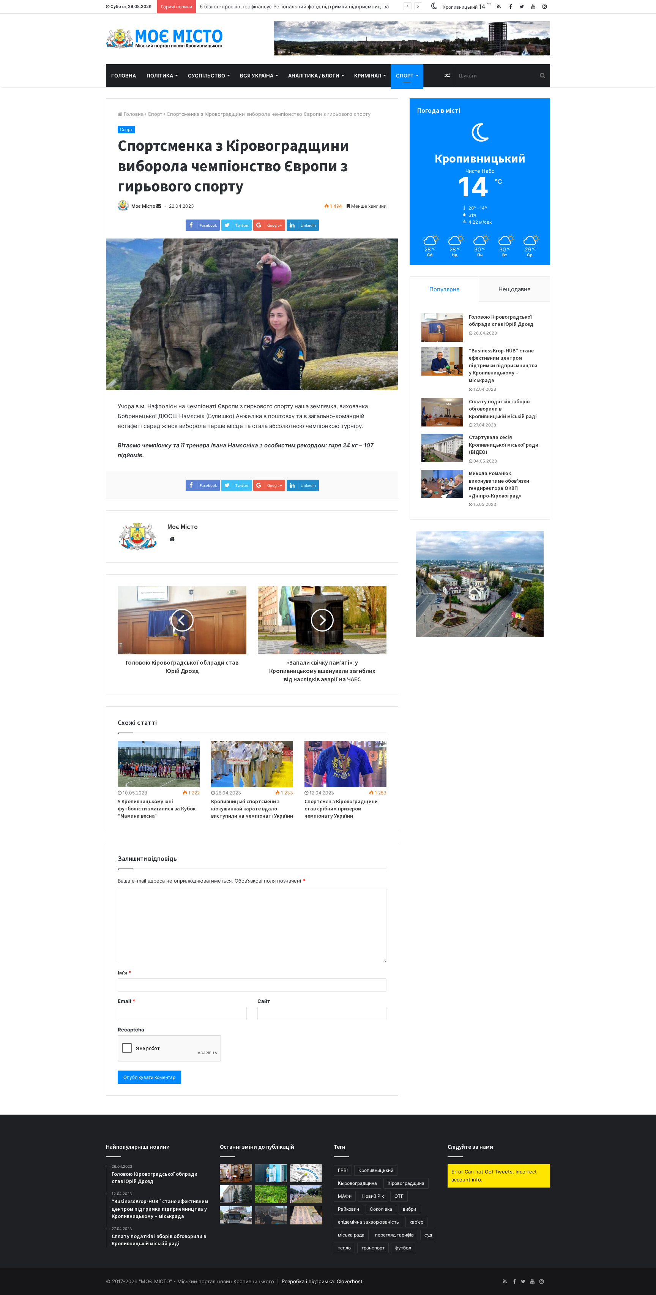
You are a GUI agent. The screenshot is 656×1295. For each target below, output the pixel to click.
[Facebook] (510, 6)
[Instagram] (544, 6)
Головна (123, 76)
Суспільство (206, 76)
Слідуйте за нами (470, 1146)
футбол (403, 1248)
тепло (344, 1248)
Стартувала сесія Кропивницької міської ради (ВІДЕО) (503, 444)
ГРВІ (343, 1170)
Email (126, 1001)
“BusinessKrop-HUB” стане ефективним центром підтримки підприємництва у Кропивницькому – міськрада (503, 365)
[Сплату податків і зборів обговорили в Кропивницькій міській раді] (442, 412)
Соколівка (381, 1209)
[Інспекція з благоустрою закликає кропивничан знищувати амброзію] (271, 1194)
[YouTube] (533, 6)
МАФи (345, 1196)
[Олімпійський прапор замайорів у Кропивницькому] (271, 1173)
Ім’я (124, 973)
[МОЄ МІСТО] (164, 39)
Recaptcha (131, 1030)
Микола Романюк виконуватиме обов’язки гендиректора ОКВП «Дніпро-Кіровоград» (499, 484)
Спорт (405, 76)
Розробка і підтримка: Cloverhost (322, 1281)
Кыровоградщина (357, 1183)
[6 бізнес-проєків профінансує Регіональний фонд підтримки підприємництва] (306, 1173)
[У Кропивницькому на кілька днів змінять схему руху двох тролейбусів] (236, 1215)
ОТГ (399, 1196)
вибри (409, 1209)
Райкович (348, 1209)
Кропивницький (375, 1170)
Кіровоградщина (406, 1183)
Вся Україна (256, 76)
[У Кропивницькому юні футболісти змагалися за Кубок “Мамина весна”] (159, 764)
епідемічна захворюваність (368, 1222)
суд (428, 1235)
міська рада (351, 1235)
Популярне (444, 289)
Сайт (263, 1001)
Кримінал (367, 76)
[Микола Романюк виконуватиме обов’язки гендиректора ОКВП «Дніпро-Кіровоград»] (442, 484)
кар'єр (416, 1222)
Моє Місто (143, 206)
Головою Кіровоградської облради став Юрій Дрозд (501, 320)
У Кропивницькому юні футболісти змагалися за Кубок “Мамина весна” (157, 808)
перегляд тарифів (394, 1235)
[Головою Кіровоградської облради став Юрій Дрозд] (442, 327)
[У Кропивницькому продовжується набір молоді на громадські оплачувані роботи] (306, 1194)
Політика (160, 76)
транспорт (373, 1248)
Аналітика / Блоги (313, 76)
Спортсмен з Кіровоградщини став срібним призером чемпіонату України (341, 808)
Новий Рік (373, 1196)
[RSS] (499, 6)
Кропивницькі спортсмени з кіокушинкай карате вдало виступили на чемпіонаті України (252, 808)
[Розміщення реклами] (412, 38)
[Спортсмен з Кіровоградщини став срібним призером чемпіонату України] (345, 764)
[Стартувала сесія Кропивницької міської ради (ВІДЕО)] (442, 448)
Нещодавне (514, 289)
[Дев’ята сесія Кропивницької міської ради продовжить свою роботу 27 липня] (236, 1194)
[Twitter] (521, 6)
